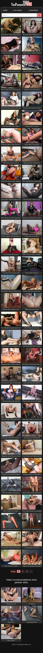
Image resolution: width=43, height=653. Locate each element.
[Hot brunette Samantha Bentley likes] (11, 253)
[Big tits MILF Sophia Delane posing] (32, 528)
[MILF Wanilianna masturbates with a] (32, 179)
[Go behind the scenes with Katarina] (11, 271)
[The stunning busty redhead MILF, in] (11, 399)
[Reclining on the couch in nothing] (11, 161)
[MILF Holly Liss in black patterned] (11, 509)
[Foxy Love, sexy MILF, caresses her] (32, 234)
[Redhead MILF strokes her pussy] (32, 161)
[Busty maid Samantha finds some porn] (32, 289)
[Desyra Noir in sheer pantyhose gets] (32, 124)
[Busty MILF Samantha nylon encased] (11, 69)
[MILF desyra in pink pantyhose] (11, 216)
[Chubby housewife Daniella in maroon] (11, 473)
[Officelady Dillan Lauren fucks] (32, 418)
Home (5, 10)
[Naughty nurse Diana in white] (11, 454)
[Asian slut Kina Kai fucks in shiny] (11, 51)
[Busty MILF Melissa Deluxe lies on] (11, 289)
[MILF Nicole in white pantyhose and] (11, 564)
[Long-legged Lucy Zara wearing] (32, 546)
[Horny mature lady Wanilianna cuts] (11, 234)
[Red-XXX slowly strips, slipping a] (11, 179)
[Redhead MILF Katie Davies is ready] (11, 143)
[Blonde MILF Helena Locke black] (32, 69)
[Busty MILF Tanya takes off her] (11, 33)
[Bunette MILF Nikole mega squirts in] (32, 198)
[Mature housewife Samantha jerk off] (32, 564)
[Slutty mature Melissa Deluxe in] (32, 51)
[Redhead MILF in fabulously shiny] (32, 473)
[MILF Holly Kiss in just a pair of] (11, 88)
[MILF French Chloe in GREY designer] (32, 253)
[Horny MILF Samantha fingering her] (32, 143)
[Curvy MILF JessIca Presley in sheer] (11, 546)
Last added (17, 10)
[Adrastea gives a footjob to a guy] (11, 344)
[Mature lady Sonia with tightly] (32, 399)
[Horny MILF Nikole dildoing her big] (11, 198)
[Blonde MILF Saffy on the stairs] (11, 308)
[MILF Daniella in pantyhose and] (11, 491)
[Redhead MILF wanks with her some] (11, 363)
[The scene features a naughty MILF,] (32, 509)
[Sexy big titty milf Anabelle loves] (32, 436)
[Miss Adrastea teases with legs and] (11, 106)
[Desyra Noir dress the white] (32, 106)
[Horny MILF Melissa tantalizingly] (32, 271)
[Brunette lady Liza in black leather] (11, 124)
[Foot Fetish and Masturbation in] (32, 454)
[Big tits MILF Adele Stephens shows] (32, 491)
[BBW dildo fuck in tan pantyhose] (32, 308)
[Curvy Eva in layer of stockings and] (11, 381)
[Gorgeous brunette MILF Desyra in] (32, 88)
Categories (33, 10)
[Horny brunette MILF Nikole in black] (11, 436)
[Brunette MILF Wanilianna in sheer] (32, 33)
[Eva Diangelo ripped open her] (11, 326)
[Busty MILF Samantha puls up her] (32, 363)
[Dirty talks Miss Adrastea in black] (32, 381)
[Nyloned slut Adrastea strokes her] (32, 216)
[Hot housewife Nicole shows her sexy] (32, 344)
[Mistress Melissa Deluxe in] (11, 528)
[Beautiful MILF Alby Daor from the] (11, 418)
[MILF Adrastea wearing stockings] (32, 326)
